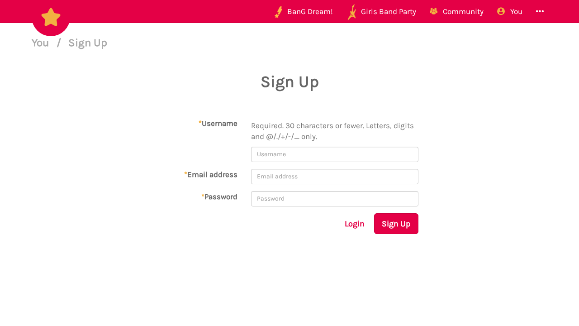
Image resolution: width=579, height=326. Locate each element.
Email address (210, 174)
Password (219, 196)
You (42, 42)
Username (218, 123)
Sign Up (396, 224)
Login (355, 224)
